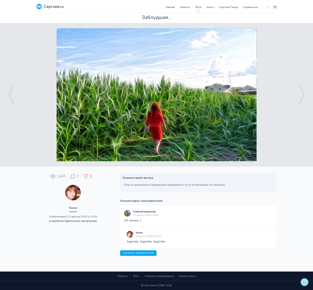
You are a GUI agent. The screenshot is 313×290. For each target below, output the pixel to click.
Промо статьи (187, 276)
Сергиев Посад (228, 7)
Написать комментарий (138, 253)
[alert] (304, 282)
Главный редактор (144, 211)
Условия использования (158, 276)
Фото (198, 7)
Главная (170, 7)
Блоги (210, 7)
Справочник (250, 7)
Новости (185, 7)
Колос (73, 208)
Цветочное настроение (81, 221)
